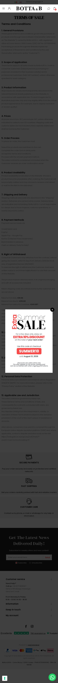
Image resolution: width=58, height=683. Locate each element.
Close (52, 310)
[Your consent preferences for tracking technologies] (4, 678)
